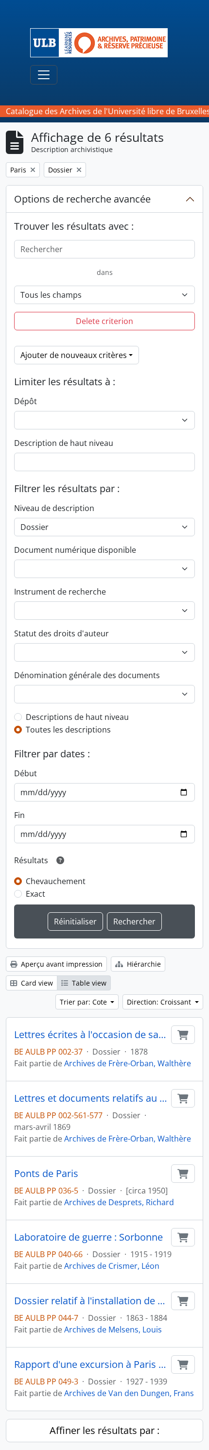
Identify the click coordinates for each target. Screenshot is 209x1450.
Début (25, 773)
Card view (36, 983)
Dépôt (25, 401)
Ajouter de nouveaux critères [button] (73, 355)
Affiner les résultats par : (104, 1430)
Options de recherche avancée (82, 198)
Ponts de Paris (46, 1173)
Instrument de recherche (60, 591)
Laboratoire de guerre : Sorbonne (88, 1237)
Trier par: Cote (84, 1001)
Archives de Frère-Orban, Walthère (127, 1063)
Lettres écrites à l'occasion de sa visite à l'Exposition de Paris (90, 1035)
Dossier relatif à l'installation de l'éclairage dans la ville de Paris (90, 1301)
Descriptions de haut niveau (77, 717)
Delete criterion (104, 321)
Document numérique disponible (75, 550)
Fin (19, 815)
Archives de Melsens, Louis (113, 1329)
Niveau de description (54, 508)
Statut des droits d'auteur (61, 633)
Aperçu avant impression (61, 964)
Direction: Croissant (160, 1001)
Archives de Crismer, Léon (111, 1266)
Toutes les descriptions (68, 729)
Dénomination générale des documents (87, 675)
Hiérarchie (143, 964)
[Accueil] (102, 42)
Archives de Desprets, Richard (119, 1202)
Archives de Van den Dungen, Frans (129, 1393)
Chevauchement (56, 881)
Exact (35, 893)
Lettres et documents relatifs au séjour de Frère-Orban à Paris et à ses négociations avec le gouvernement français (90, 1098)
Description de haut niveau (63, 443)
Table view (88, 983)
